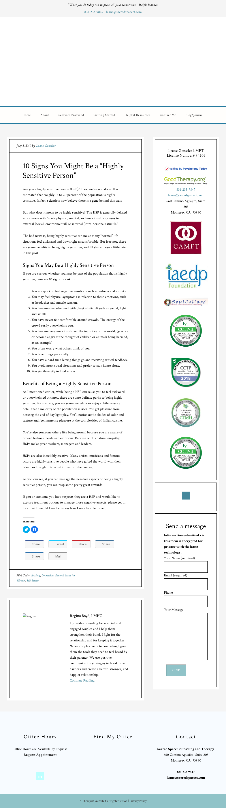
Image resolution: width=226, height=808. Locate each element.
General (59, 576)
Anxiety (35, 576)
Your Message (173, 609)
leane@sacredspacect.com (124, 12)
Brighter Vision (118, 801)
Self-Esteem (33, 581)
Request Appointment (40, 754)
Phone (168, 592)
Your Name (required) (179, 558)
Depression (47, 576)
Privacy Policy (138, 801)
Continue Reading (82, 680)
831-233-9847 (94, 12)
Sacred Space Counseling (140, 60)
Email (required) (175, 575)
